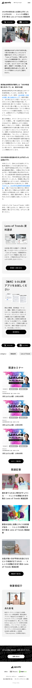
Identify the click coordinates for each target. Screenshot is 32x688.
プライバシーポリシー (11, 676)
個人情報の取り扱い (8, 679)
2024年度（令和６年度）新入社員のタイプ (15, 96)
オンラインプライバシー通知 (22, 679)
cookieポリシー (22, 676)
